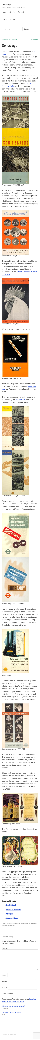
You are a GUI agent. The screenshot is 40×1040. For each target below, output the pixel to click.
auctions (4, 39)
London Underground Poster (15, 923)
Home (4, 12)
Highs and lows (12, 918)
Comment (5, 948)
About (15, 12)
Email (4, 982)
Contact (21, 12)
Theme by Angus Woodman (9, 1034)
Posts (9, 12)
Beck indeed (11, 905)
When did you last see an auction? (13, 1006)
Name (4, 975)
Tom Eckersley (9, 926)
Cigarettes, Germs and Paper (11, 1012)
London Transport (12, 39)
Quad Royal (7, 4)
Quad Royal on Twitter (9, 19)
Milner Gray (28, 923)
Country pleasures (13, 909)
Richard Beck (20, 400)
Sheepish (9, 914)
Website (5, 988)
